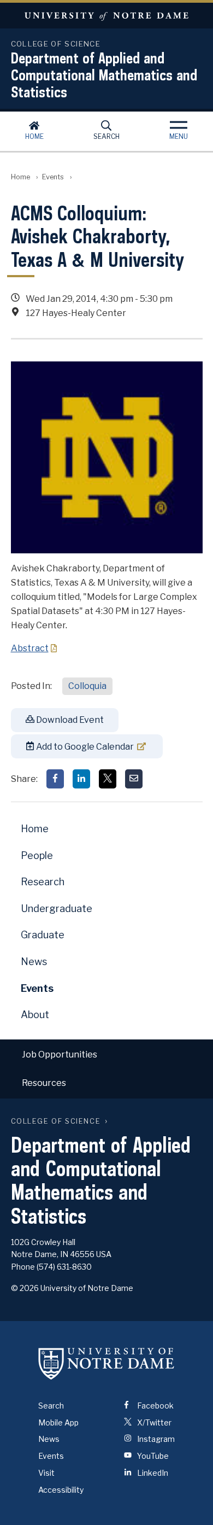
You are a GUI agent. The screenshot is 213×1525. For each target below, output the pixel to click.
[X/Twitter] (107, 778)
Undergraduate (56, 908)
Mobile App (58, 1422)
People (37, 855)
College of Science (56, 1121)
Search (106, 136)
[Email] (134, 778)
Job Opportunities (59, 1054)
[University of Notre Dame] (106, 1363)
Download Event (69, 720)
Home (34, 136)
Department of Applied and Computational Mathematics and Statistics (104, 75)
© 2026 (25, 1288)
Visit (46, 1472)
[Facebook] (55, 778)
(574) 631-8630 (64, 1266)
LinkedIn (151, 1472)
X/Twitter (153, 1422)
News (34, 961)
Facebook (154, 1405)
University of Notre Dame (106, 15)
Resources (44, 1083)
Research (42, 881)
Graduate (42, 934)
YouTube (152, 1455)
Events (53, 177)
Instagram (155, 1439)
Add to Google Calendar (84, 746)
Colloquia (87, 686)
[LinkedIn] (81, 778)
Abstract (30, 648)
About (35, 1014)
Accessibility (61, 1489)
